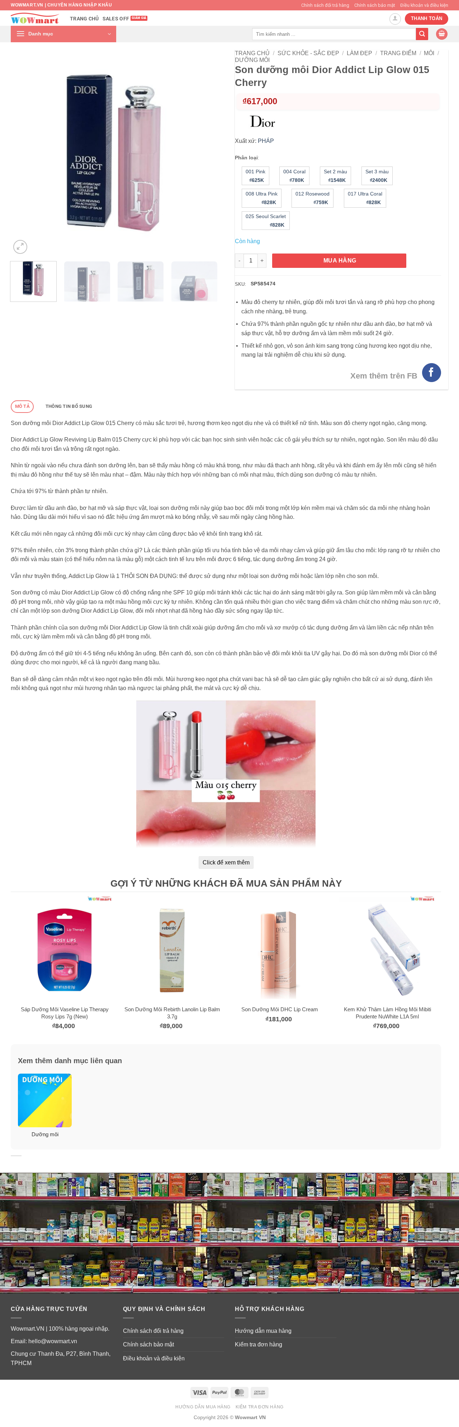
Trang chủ (84, 19)
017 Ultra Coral (365, 198)
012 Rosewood (312, 198)
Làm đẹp (359, 53)
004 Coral (294, 176)
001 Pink (255, 176)
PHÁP (266, 141)
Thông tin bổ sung (69, 406)
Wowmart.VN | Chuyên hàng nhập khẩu (61, 5)
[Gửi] (422, 34)
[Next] (203, 152)
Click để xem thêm (226, 862)
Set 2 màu (335, 176)
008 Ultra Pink (262, 198)
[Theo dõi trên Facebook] (431, 372)
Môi (429, 53)
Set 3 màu (377, 176)
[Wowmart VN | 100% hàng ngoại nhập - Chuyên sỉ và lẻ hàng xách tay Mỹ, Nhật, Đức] (35, 18)
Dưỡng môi (252, 60)
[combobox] (334, 34)
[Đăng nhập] (395, 19)
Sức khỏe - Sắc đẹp (308, 53)
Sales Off (116, 19)
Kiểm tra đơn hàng (258, 1344)
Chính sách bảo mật (374, 5)
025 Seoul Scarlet (266, 220)
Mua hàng (339, 260)
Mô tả (22, 406)
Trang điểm (398, 53)
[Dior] (264, 122)
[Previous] (24, 152)
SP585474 (263, 283)
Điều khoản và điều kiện (424, 5)
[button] (63, 34)
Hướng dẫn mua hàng (263, 1331)
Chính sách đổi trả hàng (325, 5)
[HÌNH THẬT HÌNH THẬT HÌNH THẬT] (114, 153)
